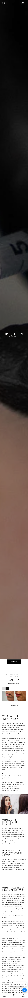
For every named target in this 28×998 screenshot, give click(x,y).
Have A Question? (19, 984)
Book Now (14, 661)
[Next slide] (7, 688)
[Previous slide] (3, 688)
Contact (23, 996)
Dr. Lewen (5, 774)
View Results (14, 706)
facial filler (16, 942)
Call (4, 996)
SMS (14, 996)
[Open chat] (24, 990)
